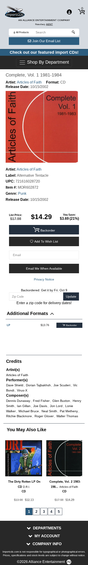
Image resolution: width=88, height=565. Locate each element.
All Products (22, 32)
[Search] (73, 32)
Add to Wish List (46, 241)
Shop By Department (47, 62)
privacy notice (44, 279)
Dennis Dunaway (18, 401)
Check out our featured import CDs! (44, 52)
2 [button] (36, 512)
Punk (22, 193)
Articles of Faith (29, 82)
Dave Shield (14, 385)
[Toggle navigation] (69, 12)
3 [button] (44, 512)
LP (8, 325)
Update (71, 296)
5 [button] (59, 512)
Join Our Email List (46, 41)
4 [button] (51, 512)
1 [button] (29, 512)
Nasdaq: (44, 24)
